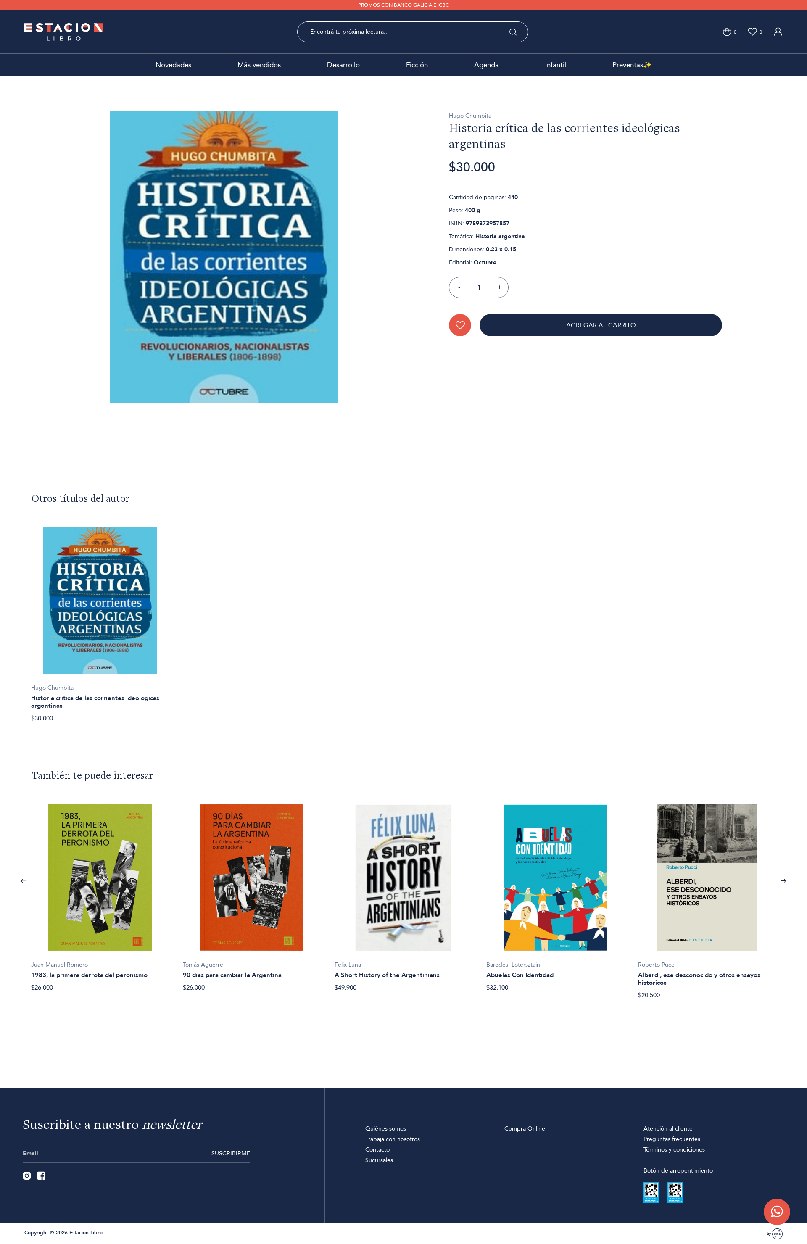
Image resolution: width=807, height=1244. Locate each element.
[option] (100, 620)
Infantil (555, 65)
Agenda (486, 65)
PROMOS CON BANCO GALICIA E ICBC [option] (403, 5)
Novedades (173, 65)
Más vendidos (259, 65)
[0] (727, 31)
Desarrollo (343, 65)
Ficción (417, 65)
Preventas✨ (632, 65)
